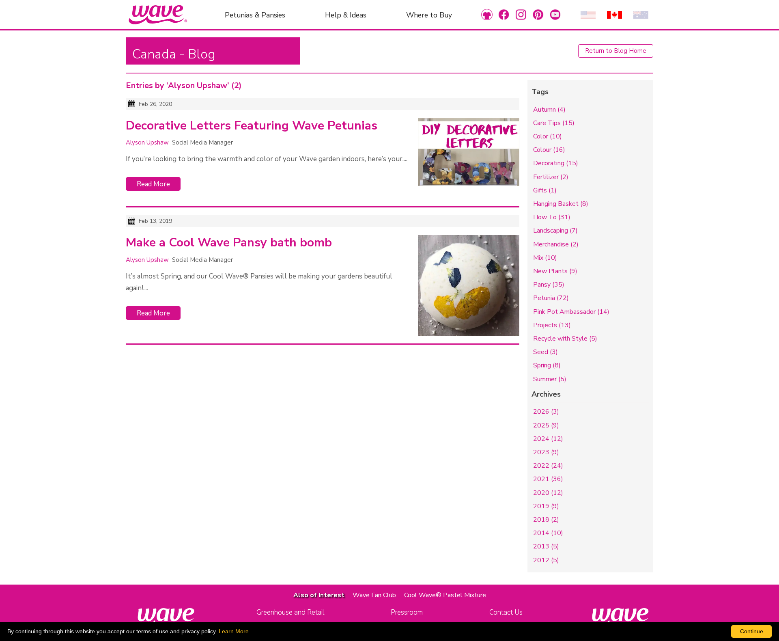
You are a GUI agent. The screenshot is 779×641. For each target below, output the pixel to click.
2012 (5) (546, 560)
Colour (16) (549, 149)
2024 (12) (548, 438)
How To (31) (551, 217)
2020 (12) (548, 492)
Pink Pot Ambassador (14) (571, 311)
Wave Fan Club (374, 595)
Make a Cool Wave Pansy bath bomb (229, 242)
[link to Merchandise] (486, 14)
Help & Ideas (345, 14)
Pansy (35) (548, 284)
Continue (751, 631)
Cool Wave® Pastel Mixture (445, 595)
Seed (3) (545, 351)
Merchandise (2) (556, 244)
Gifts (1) (545, 190)
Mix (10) (545, 257)
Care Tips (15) (554, 123)
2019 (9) (546, 506)
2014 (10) (548, 533)
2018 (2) (546, 519)
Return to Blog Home (615, 51)
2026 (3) (546, 411)
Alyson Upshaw (147, 142)
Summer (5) (549, 379)
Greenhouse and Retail (290, 612)
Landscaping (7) (555, 230)
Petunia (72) (551, 298)
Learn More (234, 631)
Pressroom (407, 612)
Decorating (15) (555, 163)
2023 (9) (546, 452)
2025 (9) (546, 425)
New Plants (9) (555, 271)
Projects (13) (552, 325)
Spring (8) (547, 365)
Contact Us (506, 612)
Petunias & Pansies (255, 14)
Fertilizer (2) (550, 177)
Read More (153, 184)
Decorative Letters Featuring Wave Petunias (251, 126)
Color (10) (547, 136)
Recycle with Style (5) (565, 338)
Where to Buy (429, 14)
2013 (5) (546, 546)
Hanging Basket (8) (560, 203)
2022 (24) (548, 465)
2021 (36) (548, 479)
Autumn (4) (549, 109)
